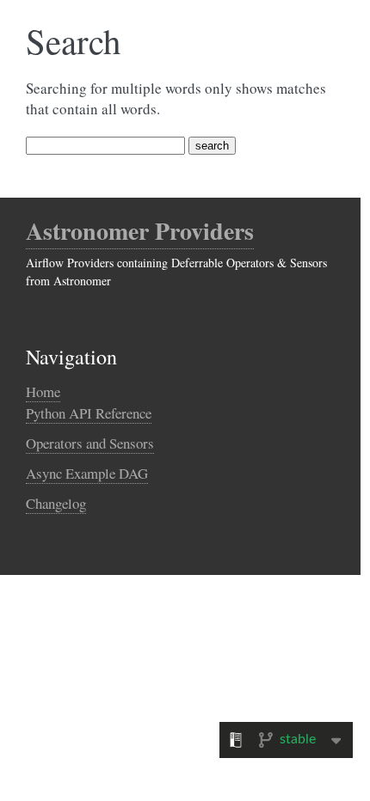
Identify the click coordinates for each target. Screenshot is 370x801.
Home (43, 391)
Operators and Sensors (90, 443)
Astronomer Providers (140, 230)
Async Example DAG (87, 473)
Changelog (56, 503)
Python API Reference (88, 413)
